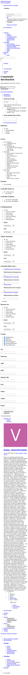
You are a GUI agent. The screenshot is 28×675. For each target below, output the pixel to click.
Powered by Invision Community (9, 633)
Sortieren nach (7, 418)
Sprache (6, 617)
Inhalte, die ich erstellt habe (13, 48)
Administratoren (9, 337)
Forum (8, 34)
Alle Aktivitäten (11, 43)
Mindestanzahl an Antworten (11, 277)
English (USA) (10, 618)
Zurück (8, 646)
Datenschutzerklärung (9, 628)
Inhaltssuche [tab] (7, 94)
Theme (5, 623)
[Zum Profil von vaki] (15, 446)
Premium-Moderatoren (11, 343)
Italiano (9, 622)
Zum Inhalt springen (6, 1)
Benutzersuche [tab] (7, 95)
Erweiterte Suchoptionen (7, 91)
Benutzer (5, 301)
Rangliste (6, 52)
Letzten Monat (9, 214)
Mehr (8, 41)
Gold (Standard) (11, 626)
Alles (7, 128)
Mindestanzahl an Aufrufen (11, 292)
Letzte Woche (9, 213)
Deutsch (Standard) (11, 620)
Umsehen (6, 32)
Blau (8, 625)
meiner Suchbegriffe (12, 199)
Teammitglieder (10, 38)
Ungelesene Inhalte (11, 46)
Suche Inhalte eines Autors (10, 122)
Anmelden (9, 22)
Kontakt (6, 629)
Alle (7, 210)
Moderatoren (9, 340)
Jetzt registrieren (8, 27)
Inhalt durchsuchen (8, 411)
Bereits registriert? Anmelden (11, 5)
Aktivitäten (6, 42)
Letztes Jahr (9, 218)
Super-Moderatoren (10, 345)
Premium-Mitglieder (10, 342)
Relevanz (9, 421)
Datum (8, 420)
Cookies (6, 631)
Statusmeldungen (10, 130)
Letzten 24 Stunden (10, 211)
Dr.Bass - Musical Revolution (15, 450)
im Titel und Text (10, 192)
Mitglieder (8, 338)
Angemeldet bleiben (12, 19)
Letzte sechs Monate (11, 216)
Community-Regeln (12, 37)
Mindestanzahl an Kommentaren (12, 269)
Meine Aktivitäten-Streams (13, 45)
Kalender (9, 35)
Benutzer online (11, 39)
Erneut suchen (4, 89)
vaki (5, 453)
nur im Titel (8, 193)
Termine (8, 133)
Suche (8, 49)
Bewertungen (7, 284)
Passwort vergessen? (12, 24)
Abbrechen (6, 413)
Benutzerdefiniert (10, 219)
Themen (8, 132)
